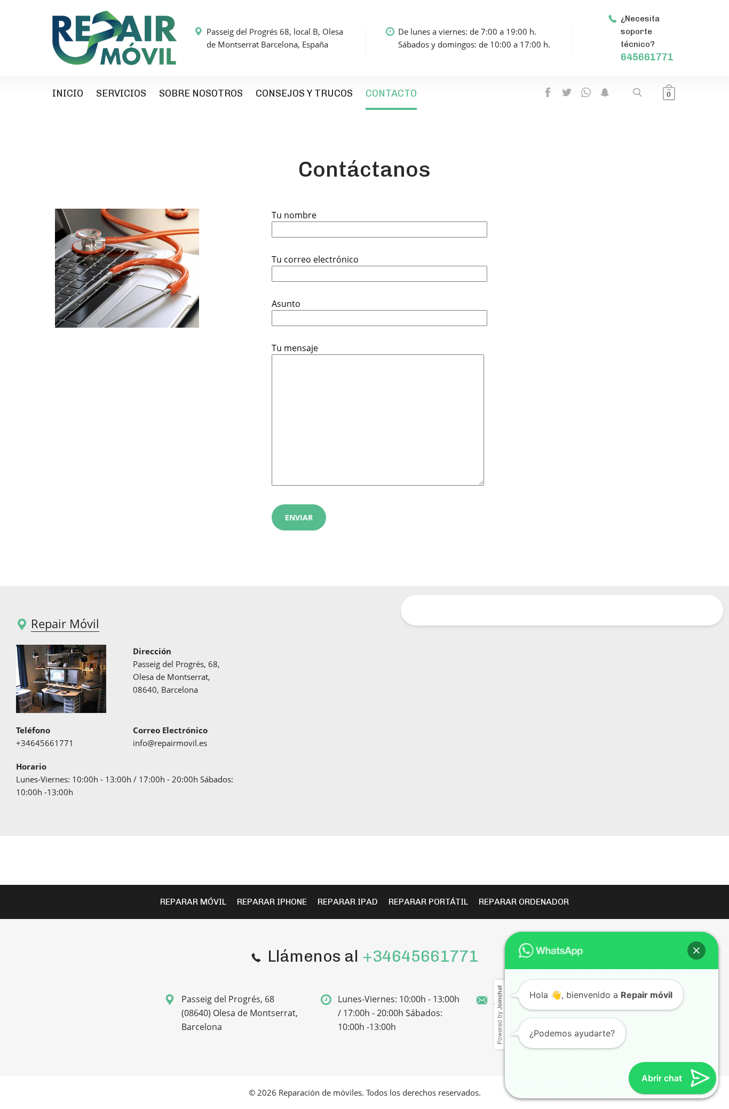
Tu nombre (294, 215)
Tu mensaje (295, 348)
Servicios (121, 93)
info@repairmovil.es (170, 743)
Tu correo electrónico (315, 259)
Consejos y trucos (304, 93)
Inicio (67, 93)
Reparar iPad (348, 902)
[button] (696, 840)
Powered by (499, 904)
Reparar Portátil (428, 902)
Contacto (391, 93)
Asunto (286, 304)
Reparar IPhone (272, 902)
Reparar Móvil (193, 902)
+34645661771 (45, 743)
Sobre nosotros (201, 93)
